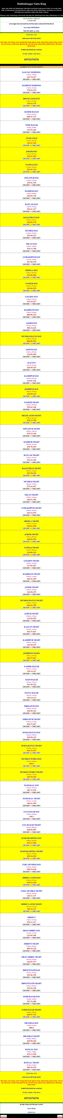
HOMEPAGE (31, 1112)
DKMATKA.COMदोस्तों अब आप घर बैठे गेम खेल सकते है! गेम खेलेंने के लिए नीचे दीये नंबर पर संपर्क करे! (31, 44)
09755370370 (31, 59)
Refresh (60, 1116)
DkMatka (3, 1116)
